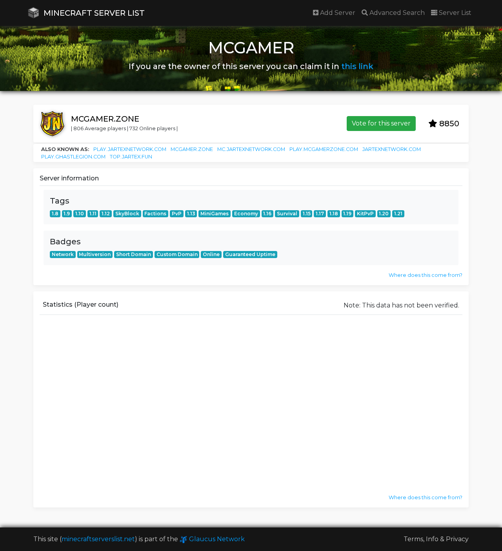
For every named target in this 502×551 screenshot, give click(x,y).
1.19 (347, 213)
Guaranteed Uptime (250, 254)
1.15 (307, 213)
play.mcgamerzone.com (323, 149)
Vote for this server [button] (381, 123)
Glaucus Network (216, 539)
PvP (177, 213)
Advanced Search (396, 12)
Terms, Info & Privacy (436, 539)
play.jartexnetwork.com (129, 149)
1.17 (320, 213)
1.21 (398, 213)
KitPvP (365, 213)
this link (357, 66)
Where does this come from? (425, 275)
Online (211, 254)
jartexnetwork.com (391, 149)
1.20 (384, 213)
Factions (155, 213)
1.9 (67, 213)
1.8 (55, 213)
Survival (287, 213)
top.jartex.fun (131, 157)
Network (63, 254)
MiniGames (214, 213)
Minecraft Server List (93, 13)
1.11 (92, 213)
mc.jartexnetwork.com (251, 149)
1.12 (106, 213)
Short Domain (133, 254)
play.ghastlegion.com (73, 157)
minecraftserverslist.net (98, 539)
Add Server (336, 12)
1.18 (333, 213)
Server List (454, 12)
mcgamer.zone (192, 149)
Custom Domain (177, 254)
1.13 (191, 213)
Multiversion (95, 254)
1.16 (267, 213)
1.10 (79, 213)
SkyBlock (127, 213)
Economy (246, 213)
